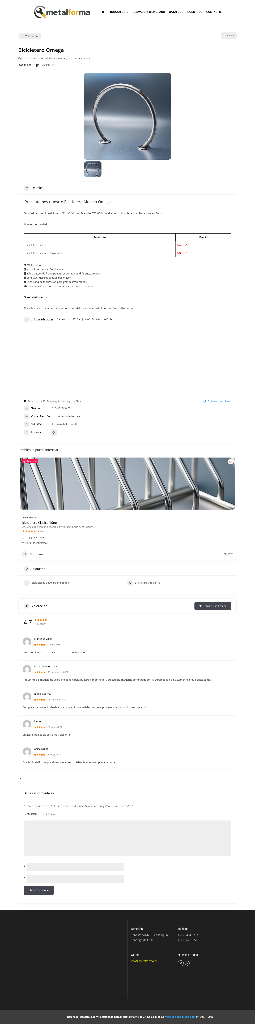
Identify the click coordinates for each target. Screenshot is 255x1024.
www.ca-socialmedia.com (180, 1016)
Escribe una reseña (215, 606)
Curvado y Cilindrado (149, 12)
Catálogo (176, 12)
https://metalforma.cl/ (63, 424)
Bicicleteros (47, 65)
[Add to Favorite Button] (230, 461)
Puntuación (31, 813)
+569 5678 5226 (60, 408)
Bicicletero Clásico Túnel (40, 523)
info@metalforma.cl (69, 416)
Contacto (213, 12)
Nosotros (194, 12)
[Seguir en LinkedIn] (187, 963)
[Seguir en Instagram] (181, 963)
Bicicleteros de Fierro (147, 582)
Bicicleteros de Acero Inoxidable (50, 582)
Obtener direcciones (219, 401)
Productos (116, 12)
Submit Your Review (38, 890)
